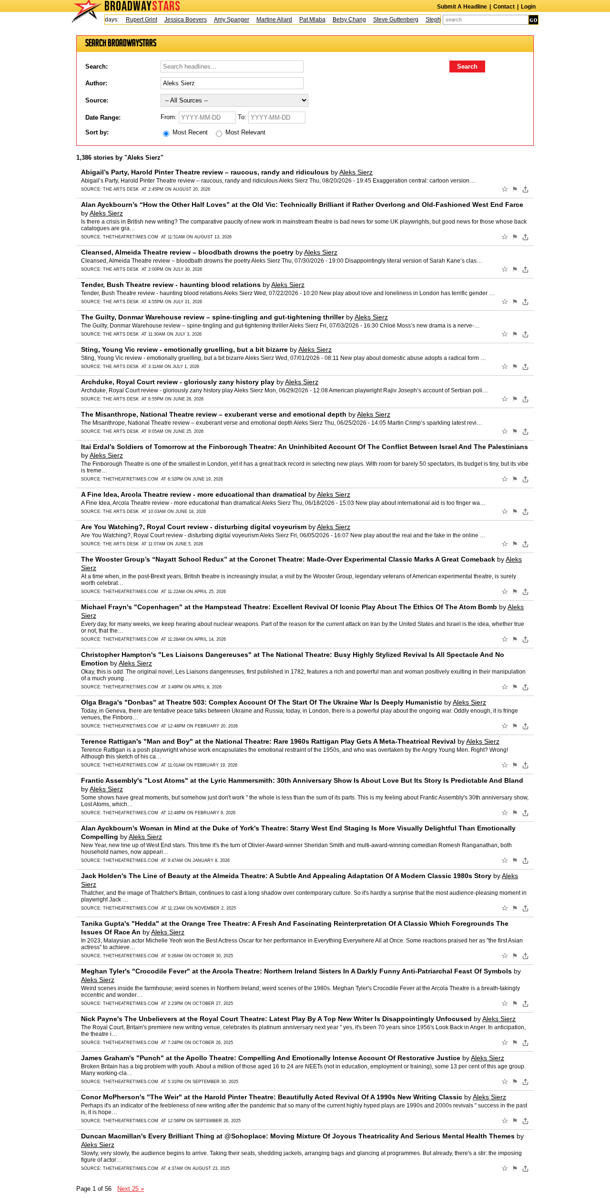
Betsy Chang (339, 19)
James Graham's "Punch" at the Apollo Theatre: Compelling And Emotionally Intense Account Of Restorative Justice (270, 1058)
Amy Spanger (221, 19)
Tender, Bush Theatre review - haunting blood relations (171, 284)
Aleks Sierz (356, 172)
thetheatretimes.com (130, 237)
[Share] (525, 189)
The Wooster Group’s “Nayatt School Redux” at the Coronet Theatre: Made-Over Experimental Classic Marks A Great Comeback (288, 559)
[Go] (534, 20)
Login (528, 6)
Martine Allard (264, 19)
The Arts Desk (121, 189)
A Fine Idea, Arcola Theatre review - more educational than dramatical (193, 494)
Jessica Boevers (175, 19)
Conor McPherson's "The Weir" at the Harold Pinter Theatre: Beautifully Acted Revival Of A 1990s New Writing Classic (271, 1097)
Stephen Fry (431, 19)
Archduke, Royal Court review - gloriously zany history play (177, 382)
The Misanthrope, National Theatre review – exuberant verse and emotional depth (213, 414)
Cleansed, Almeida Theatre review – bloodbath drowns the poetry (187, 252)
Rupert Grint (131, 19)
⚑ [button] (515, 189)
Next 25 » (130, 1188)
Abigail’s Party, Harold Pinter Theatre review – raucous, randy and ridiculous (205, 172)
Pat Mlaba (302, 19)
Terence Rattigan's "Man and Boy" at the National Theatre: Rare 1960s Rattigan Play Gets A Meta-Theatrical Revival (268, 741)
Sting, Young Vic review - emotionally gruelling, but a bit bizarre (184, 349)
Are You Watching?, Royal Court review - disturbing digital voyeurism (193, 527)
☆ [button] (504, 189)
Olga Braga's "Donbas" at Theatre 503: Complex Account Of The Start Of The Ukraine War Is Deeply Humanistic (261, 702)
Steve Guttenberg (385, 19)
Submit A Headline (462, 6)
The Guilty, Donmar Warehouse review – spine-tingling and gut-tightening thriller (212, 317)
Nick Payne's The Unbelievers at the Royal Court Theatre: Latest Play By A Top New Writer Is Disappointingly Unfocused (276, 1019)
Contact (504, 6)
